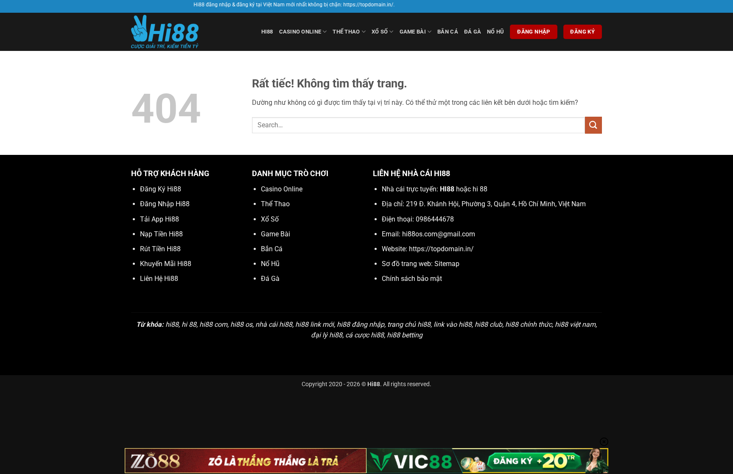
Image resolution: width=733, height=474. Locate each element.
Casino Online (300, 31)
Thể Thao (346, 31)
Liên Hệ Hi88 (159, 279)
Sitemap (446, 264)
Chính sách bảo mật (412, 279)
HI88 (267, 31)
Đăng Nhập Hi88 (165, 204)
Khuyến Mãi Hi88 (165, 264)
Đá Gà (472, 31)
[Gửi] (593, 125)
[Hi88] (173, 32)
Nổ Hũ (495, 31)
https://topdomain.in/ (441, 249)
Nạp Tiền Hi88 (161, 234)
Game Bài (413, 31)
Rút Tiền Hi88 (160, 249)
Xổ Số (380, 31)
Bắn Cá (447, 31)
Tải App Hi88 (159, 219)
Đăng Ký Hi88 (160, 189)
